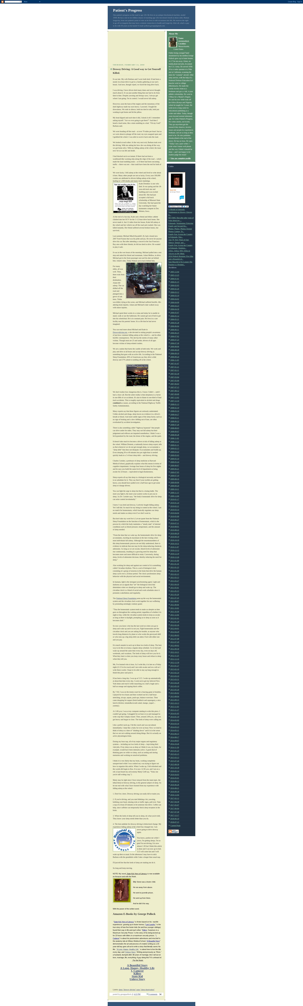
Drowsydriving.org (120, 332)
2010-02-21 (174, 506)
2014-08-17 (174, 737)
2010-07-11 (174, 523)
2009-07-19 (174, 476)
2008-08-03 (174, 428)
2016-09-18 (174, 792)
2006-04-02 (174, 299)
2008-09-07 (174, 432)
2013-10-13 (174, 703)
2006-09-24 (174, 357)
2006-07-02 (174, 336)
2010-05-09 (174, 516)
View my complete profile (180, 158)
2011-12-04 (174, 615)
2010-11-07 (174, 547)
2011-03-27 (174, 581)
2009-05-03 (174, 455)
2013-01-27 (174, 666)
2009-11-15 (174, 493)
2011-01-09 (174, 561)
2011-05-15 (174, 591)
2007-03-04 (174, 377)
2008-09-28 (174, 435)
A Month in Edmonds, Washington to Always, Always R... (180, 212)
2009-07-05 (174, 472)
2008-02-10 (174, 408)
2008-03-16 (174, 411)
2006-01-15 (174, 282)
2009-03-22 (174, 452)
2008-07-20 (174, 425)
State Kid (137, 976)
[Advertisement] (136, 47)
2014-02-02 (174, 720)
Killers (137, 973)
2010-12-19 (174, 554)
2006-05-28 (174, 323)
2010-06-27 (174, 520)
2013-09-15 (174, 700)
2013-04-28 (174, 683)
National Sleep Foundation (126, 598)
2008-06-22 (174, 421)
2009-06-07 (174, 465)
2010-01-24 (174, 503)
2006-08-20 (174, 350)
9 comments (152, 994)
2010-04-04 (174, 513)
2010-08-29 (174, 533)
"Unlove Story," (130, 952)
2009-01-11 (174, 445)
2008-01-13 (174, 404)
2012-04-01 (174, 628)
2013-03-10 (174, 676)
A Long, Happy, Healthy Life (137, 968)
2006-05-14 (174, 316)
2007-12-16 (174, 401)
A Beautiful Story (137, 965)
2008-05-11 (174, 418)
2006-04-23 (174, 306)
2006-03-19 (174, 296)
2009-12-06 (174, 496)
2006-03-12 (174, 292)
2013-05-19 (174, 686)
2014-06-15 (174, 734)
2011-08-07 (174, 601)
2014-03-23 (174, 727)
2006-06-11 (174, 330)
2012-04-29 (174, 632)
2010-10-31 (174, 544)
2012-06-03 (174, 635)
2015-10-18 (174, 768)
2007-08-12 (174, 391)
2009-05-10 (174, 459)
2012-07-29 (174, 642)
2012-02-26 (174, 625)
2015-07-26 (174, 761)
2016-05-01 (174, 778)
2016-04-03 (174, 775)
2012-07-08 (174, 639)
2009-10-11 (174, 489)
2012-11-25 (174, 656)
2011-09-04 (174, 605)
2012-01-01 (174, 618)
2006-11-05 (174, 360)
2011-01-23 (174, 567)
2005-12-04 (174, 272)
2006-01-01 (174, 279)
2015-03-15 (174, 758)
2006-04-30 (174, 309)
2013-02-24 (174, 673)
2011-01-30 (174, 571)
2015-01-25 (174, 751)
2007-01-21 (174, 367)
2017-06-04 (174, 809)
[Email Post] (160, 994)
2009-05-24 (174, 462)
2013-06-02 (174, 693)
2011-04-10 (174, 584)
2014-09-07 (174, 741)
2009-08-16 (174, 479)
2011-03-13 (174, 578)
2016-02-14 (174, 771)
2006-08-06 (174, 347)
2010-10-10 (174, 540)
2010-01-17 (174, 499)
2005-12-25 (174, 275)
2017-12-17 (174, 815)
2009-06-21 (174, 469)
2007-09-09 (174, 394)
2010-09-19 (174, 537)
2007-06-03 (174, 384)
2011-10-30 (174, 612)
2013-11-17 (174, 710)
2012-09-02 (174, 646)
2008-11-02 (174, 438)
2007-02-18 (174, 374)
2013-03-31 (174, 679)
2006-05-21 (174, 319)
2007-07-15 (174, 387)
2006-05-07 (174, 313)
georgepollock (183, 41)
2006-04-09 (174, 302)
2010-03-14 (174, 510)
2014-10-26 (174, 744)
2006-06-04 (174, 326)
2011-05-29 (174, 595)
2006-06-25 (174, 333)
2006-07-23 (174, 340)
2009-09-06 (174, 482)
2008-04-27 (174, 415)
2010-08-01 (174, 527)
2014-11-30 (174, 747)
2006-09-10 (174, 353)
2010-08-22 (174, 530)
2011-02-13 (174, 574)
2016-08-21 (174, 788)
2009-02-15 (174, 448)
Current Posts (175, 826)
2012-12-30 (174, 663)
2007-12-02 (174, 397)
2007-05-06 (174, 381)
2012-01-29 (174, 622)
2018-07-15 (174, 822)
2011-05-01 (174, 588)
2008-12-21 (174, 442)
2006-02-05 (174, 285)
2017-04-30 (174, 802)
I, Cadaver (137, 970)
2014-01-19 (174, 717)
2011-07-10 (174, 598)
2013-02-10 (174, 669)
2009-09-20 (174, 486)
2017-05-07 (174, 805)
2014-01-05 (174, 713)
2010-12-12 (174, 550)
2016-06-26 (174, 785)
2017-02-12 (174, 798)
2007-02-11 (174, 370)
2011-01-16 (174, 564)
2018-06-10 (174, 819)
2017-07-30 (174, 812)
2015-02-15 (174, 754)
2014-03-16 (174, 724)
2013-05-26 (174, 690)
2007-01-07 (174, 364)
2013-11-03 (174, 707)
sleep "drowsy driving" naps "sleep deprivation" (137, 990)
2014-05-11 (174, 730)
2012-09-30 (174, 649)
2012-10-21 (174, 652)
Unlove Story (137, 979)
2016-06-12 (174, 781)
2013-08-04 (174, 696)
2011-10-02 (174, 608)
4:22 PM (137, 994)
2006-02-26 (174, 289)
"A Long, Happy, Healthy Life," (127, 949)
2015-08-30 (174, 764)
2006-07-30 (174, 343)
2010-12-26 (174, 557)
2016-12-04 (174, 795)
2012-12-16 (174, 659)
